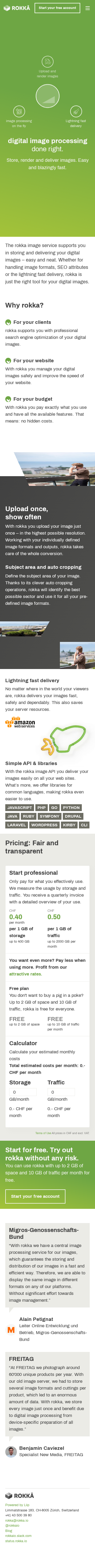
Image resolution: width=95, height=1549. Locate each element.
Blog (8, 1531)
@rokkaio (12, 1525)
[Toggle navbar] (87, 8)
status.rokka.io (16, 1541)
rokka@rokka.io (16, 1520)
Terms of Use (43, 1133)
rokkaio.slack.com (18, 1536)
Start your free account (57, 8)
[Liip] (17, 8)
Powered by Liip (17, 1505)
